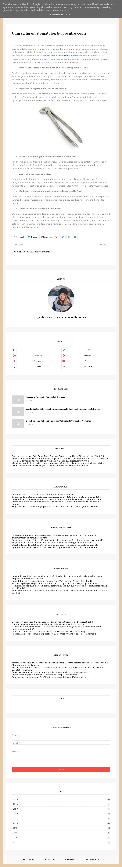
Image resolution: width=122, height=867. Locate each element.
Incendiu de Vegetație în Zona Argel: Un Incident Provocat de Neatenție (58, 420)
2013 (61, 842)
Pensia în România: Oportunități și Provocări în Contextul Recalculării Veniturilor (51, 461)
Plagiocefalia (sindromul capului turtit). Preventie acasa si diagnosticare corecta (52, 542)
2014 (61, 837)
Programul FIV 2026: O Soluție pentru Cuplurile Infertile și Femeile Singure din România (56, 506)
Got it (69, 14)
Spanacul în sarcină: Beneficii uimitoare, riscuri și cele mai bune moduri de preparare (54, 547)
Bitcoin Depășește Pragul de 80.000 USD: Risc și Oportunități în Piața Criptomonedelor (56, 583)
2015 (61, 833)
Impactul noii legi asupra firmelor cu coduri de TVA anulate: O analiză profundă (52, 581)
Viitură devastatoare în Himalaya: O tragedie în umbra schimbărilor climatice (50, 465)
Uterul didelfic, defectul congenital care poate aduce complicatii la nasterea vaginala (55, 545)
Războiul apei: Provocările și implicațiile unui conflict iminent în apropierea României (54, 634)
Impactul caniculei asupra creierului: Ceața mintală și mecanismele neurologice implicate (56, 499)
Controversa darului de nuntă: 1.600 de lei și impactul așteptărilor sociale (49, 677)
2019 (61, 828)
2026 (61, 799)
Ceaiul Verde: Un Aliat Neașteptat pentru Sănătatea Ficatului (42, 494)
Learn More (56, 14)
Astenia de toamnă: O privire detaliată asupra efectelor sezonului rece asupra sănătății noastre (60, 458)
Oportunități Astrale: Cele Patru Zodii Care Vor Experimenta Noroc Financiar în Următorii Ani (58, 456)
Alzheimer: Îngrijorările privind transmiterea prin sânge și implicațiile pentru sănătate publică (58, 463)
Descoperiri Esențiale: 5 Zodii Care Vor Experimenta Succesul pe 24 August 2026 (52, 622)
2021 (61, 818)
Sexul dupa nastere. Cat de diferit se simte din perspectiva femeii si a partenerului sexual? (57, 540)
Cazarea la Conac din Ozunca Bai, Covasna (45, 397)
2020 (61, 823)
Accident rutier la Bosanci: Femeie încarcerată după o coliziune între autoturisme (63, 409)
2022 (61, 814)
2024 (61, 804)
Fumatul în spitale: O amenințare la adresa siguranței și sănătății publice (48, 624)
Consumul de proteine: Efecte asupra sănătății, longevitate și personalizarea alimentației (56, 497)
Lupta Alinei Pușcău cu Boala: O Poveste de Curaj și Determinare (44, 674)
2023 (61, 809)
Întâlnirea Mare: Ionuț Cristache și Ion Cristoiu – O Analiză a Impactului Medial (51, 672)
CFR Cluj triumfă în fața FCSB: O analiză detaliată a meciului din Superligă (49, 631)
